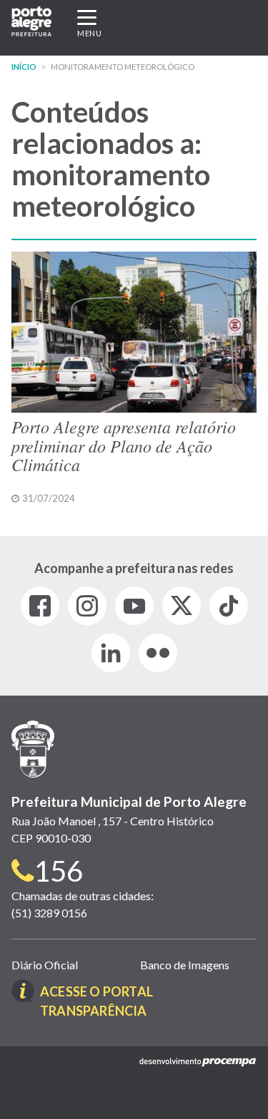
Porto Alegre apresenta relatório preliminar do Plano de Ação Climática (123, 445)
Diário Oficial (44, 964)
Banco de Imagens (184, 964)
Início (23, 66)
